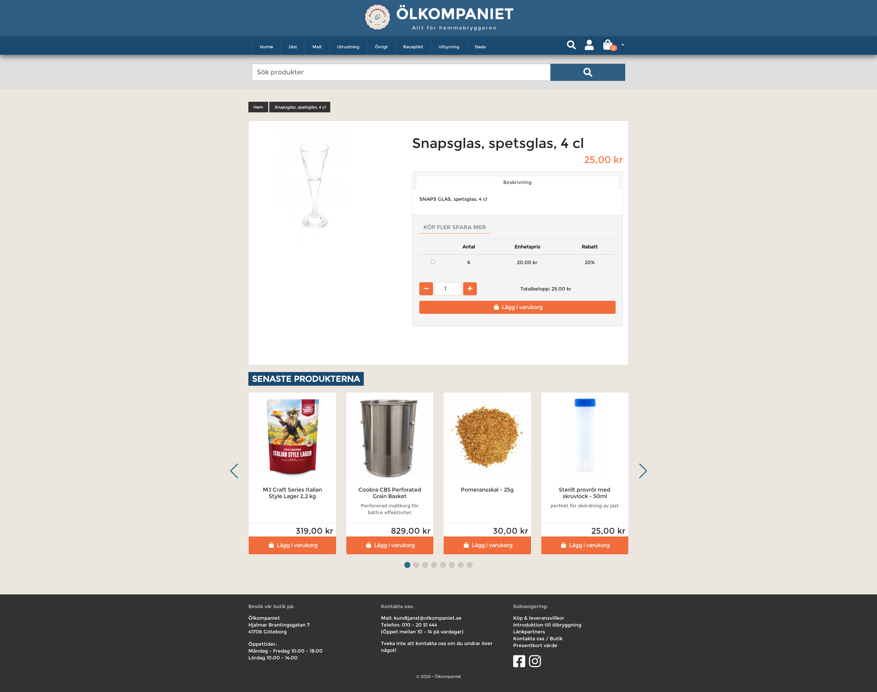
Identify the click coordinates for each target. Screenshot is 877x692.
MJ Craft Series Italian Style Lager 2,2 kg (292, 492)
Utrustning (348, 46)
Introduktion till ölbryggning (547, 625)
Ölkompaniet (455, 13)
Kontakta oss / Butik (538, 638)
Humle (266, 46)
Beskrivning (517, 182)
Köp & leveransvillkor (538, 618)
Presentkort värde (535, 645)
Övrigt (381, 46)
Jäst (292, 46)
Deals (480, 46)
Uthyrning (448, 46)
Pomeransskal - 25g (487, 489)
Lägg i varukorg (522, 307)
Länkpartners (529, 632)
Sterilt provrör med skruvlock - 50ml (584, 492)
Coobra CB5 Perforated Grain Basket (389, 492)
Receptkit (413, 46)
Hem (258, 107)
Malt (317, 46)
